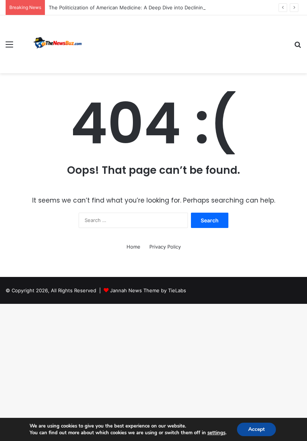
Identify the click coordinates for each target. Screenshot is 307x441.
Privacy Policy (165, 247)
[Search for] (297, 46)
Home (133, 247)
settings (216, 432)
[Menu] (9, 46)
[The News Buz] (59, 44)
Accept (256, 429)
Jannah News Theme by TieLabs (148, 290)
